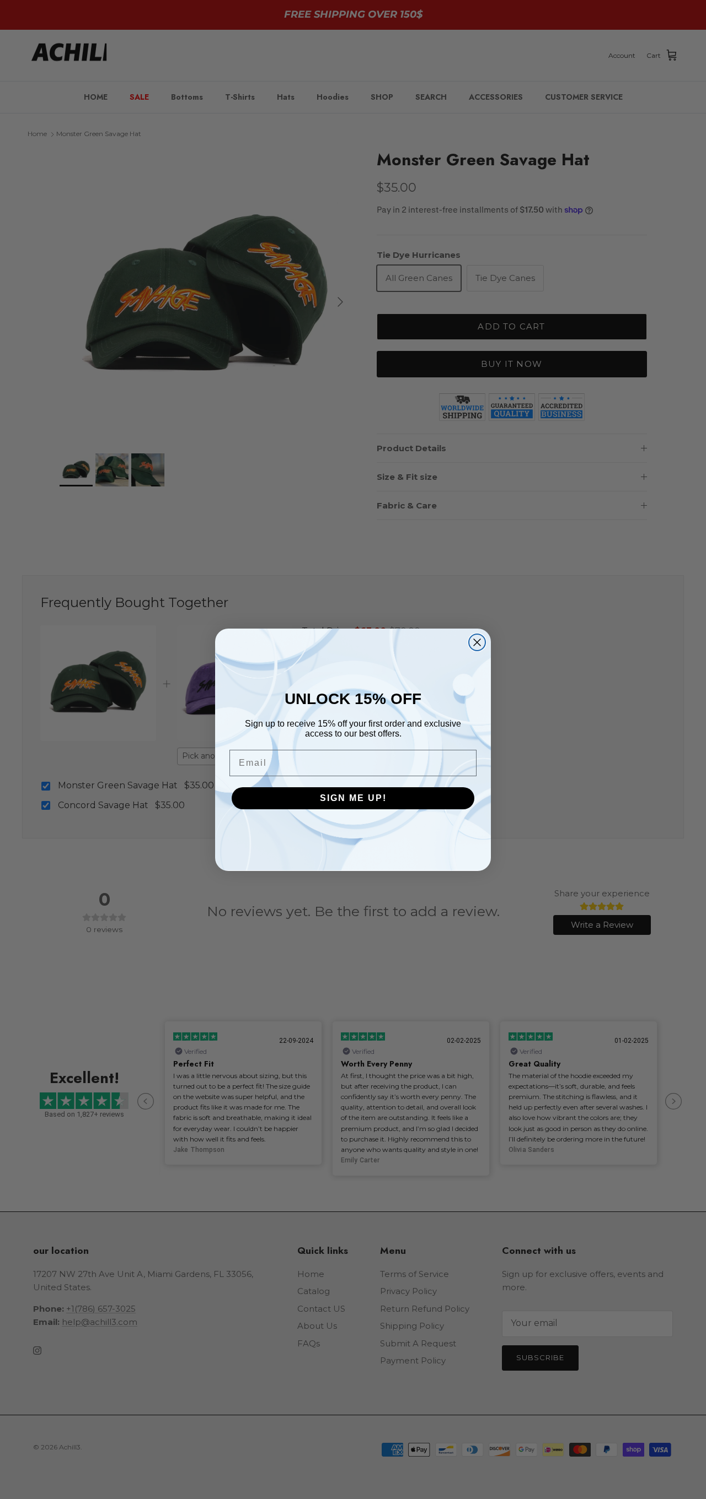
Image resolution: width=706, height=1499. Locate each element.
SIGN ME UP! (353, 798)
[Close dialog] (477, 642)
